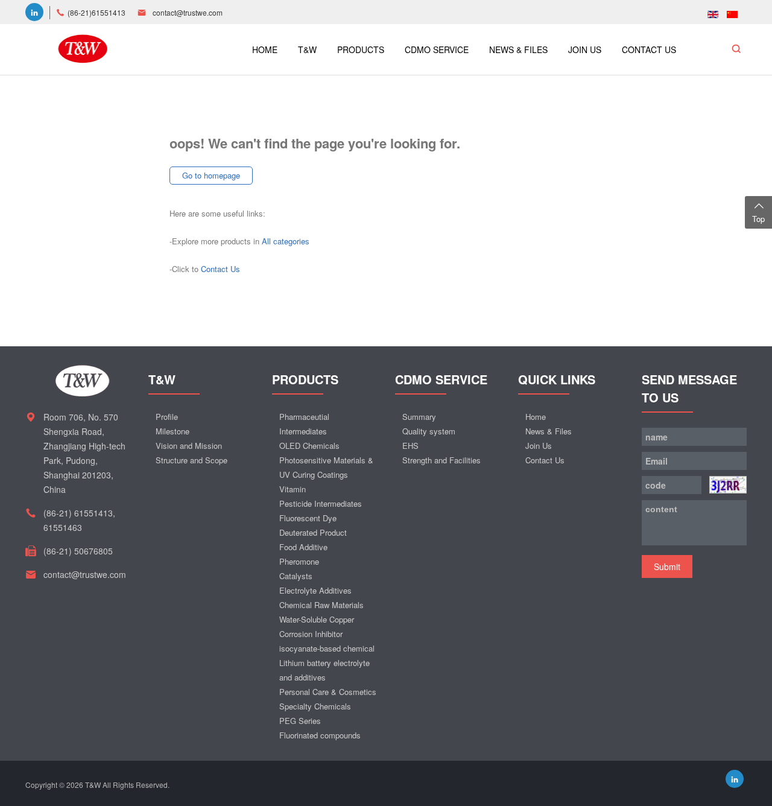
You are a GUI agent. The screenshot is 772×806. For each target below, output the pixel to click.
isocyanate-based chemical (327, 648)
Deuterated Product (313, 532)
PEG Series (300, 720)
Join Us (538, 445)
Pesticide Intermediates (320, 503)
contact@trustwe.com (188, 12)
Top (758, 218)
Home (535, 416)
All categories (285, 241)
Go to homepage (211, 175)
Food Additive (303, 547)
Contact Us (220, 268)
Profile (167, 416)
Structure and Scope (191, 460)
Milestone (172, 431)
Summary (419, 416)
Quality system (428, 431)
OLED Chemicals (309, 445)
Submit (667, 566)
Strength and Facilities (441, 460)
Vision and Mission (189, 445)
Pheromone (299, 561)
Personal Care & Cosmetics (327, 691)
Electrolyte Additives (315, 590)
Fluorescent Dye (308, 518)
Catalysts (295, 576)
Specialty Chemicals (315, 706)
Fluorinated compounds (320, 735)
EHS (410, 445)
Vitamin (292, 489)
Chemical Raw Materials (321, 605)
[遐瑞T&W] (82, 47)
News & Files (548, 431)
